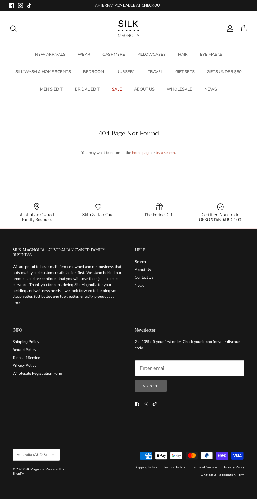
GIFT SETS (185, 72)
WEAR (84, 54)
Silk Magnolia (34, 469)
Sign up (151, 386)
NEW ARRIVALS (50, 54)
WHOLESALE (179, 89)
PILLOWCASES (151, 54)
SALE (117, 89)
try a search (165, 152)
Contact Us (144, 277)
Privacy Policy (24, 365)
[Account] (229, 28)
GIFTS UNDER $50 (224, 72)
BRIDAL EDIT (87, 89)
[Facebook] (11, 5)
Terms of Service (26, 357)
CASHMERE (113, 54)
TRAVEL (155, 72)
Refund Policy (24, 349)
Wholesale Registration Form (37, 373)
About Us (143, 269)
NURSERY (125, 72)
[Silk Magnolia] (128, 28)
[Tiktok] (29, 5)
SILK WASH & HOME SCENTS (43, 72)
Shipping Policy (26, 341)
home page (141, 152)
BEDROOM (93, 72)
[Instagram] (20, 5)
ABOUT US (144, 89)
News (139, 285)
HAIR (183, 54)
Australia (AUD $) (32, 454)
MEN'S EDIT (51, 89)
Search (140, 261)
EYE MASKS (211, 54)
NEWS (210, 89)
